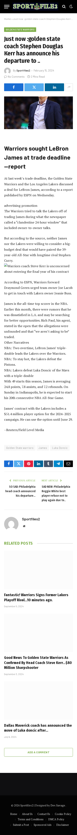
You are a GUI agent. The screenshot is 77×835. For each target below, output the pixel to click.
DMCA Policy (56, 819)
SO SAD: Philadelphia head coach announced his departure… (20, 491)
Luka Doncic (60, 447)
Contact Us (43, 814)
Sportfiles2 (23, 70)
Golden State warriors (20, 29)
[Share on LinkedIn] (54, 87)
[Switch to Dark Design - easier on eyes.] (70, 6)
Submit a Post (21, 825)
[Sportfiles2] (35, 6)
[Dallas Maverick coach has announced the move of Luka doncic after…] (38, 700)
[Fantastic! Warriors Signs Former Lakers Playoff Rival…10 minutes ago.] (38, 570)
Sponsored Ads (43, 825)
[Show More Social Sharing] (69, 87)
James (43, 447)
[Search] (64, 6)
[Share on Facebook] (13, 87)
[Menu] (6, 6)
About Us (27, 814)
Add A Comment (38, 752)
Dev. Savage (58, 805)
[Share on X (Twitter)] (34, 87)
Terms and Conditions (31, 819)
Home (7, 18)
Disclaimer (62, 825)
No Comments (16, 76)
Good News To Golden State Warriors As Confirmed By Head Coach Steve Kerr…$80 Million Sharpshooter (38, 662)
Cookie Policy (63, 814)
